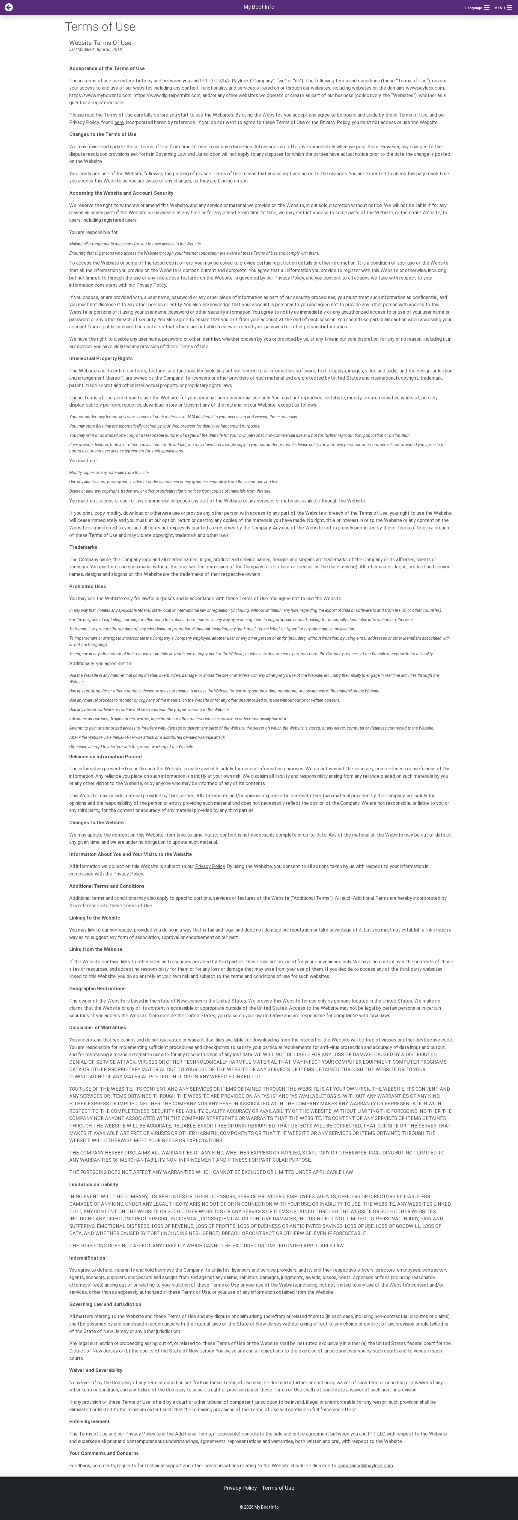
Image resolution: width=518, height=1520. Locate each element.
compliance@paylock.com (365, 1465)
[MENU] (509, 7)
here (119, 122)
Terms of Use (278, 1488)
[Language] (487, 7)
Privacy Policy (289, 278)
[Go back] (6, 7)
